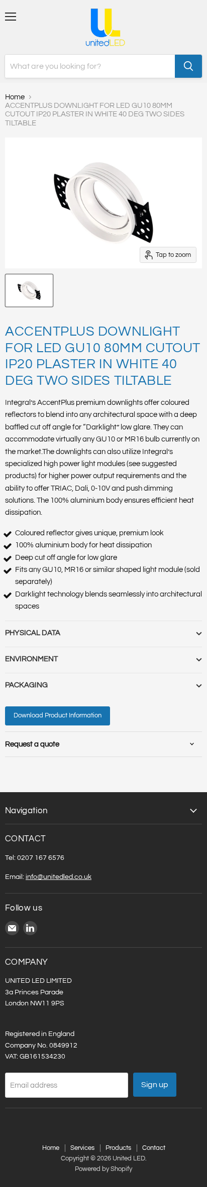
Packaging (26, 685)
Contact (153, 1147)
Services (82, 1147)
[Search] (188, 66)
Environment (31, 659)
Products (118, 1147)
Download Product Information (57, 715)
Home (15, 97)
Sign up (154, 1085)
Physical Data (32, 633)
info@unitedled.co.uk (58, 876)
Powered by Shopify (103, 1168)
